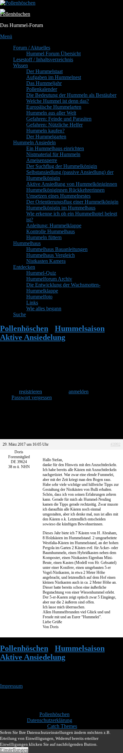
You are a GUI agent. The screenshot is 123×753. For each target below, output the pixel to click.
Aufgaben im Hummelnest (53, 77)
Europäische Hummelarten (53, 107)
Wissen (20, 65)
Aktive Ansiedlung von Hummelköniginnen (71, 184)
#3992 (115, 444)
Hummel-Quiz (41, 273)
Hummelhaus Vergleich (50, 255)
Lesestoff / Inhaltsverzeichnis (43, 59)
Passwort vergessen (31, 397)
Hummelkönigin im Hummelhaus (60, 207)
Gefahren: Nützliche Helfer (54, 124)
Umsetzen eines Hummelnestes (58, 196)
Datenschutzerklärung (49, 720)
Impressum (11, 686)
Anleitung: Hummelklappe (53, 225)
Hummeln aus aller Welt (51, 113)
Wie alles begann (43, 308)
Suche (19, 314)
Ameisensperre (41, 160)
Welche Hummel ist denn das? (57, 101)
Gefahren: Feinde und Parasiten (59, 119)
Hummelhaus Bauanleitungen (57, 249)
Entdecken (24, 267)
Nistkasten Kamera (46, 261)
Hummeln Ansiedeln (34, 142)
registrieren (30, 391)
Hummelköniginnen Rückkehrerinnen (65, 190)
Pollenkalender (41, 89)
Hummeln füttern (44, 237)
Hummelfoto (39, 296)
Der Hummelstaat (44, 71)
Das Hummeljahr (44, 83)
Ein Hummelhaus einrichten (55, 148)
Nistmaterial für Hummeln (53, 154)
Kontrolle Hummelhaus (50, 231)
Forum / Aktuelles (31, 47)
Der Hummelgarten (46, 136)
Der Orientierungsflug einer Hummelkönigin (72, 202)
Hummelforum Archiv (49, 279)
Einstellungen (14, 750)
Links (32, 302)
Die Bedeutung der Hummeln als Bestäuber (71, 95)
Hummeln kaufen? (45, 130)
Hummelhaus (27, 243)
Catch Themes (62, 726)
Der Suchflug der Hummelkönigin (61, 166)
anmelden (79, 391)
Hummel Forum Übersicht (53, 53)
